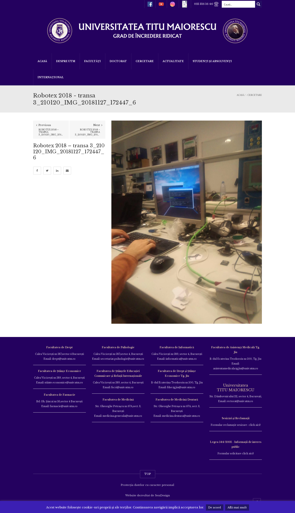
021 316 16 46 (204, 4)
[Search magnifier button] (258, 4)
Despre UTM (65, 61)
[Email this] (67, 171)
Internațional (51, 77)
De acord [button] (214, 507)
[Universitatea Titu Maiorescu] (147, 30)
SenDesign (162, 495)
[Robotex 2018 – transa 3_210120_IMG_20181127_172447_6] (186, 222)
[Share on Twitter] (47, 171)
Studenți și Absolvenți (212, 61)
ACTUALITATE (173, 61)
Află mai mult (237, 507)
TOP (147, 474)
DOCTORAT (118, 61)
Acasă (42, 61)
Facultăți (92, 61)
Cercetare (145, 61)
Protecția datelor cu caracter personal (147, 485)
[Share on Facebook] (37, 171)
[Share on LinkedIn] (57, 171)
